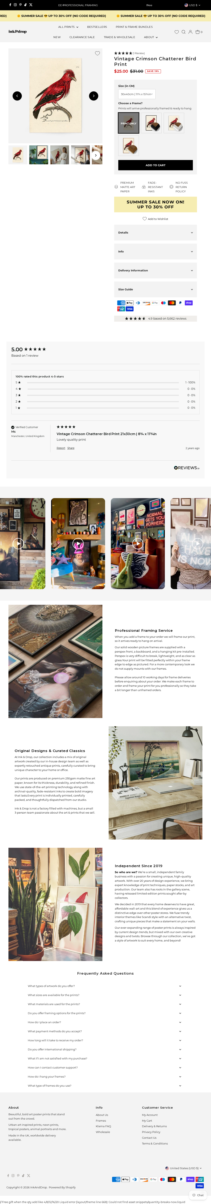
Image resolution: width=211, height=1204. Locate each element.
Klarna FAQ (103, 1126)
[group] (33, 349)
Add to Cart (155, 165)
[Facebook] (10, 5)
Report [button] (61, 448)
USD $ (193, 5)
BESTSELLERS (97, 26)
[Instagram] (15, 5)
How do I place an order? (44, 1022)
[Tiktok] (25, 5)
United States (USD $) (184, 1168)
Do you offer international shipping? (52, 1049)
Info (121, 251)
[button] (155, 53)
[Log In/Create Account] (190, 32)
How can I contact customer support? (53, 1067)
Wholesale (103, 1132)
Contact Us (149, 1137)
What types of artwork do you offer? (51, 986)
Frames (101, 1120)
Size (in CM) (126, 86)
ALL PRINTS (66, 26)
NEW (57, 37)
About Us (102, 1114)
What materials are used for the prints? (54, 1004)
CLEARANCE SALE (82, 37)
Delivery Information (133, 270)
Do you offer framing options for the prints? (57, 1013)
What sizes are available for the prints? (53, 995)
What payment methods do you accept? (55, 1031)
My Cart (147, 1120)
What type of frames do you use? (49, 1085)
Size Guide (125, 289)
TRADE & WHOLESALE (119, 37)
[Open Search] (183, 32)
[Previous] (63, 5)
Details (123, 232)
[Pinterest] (20, 5)
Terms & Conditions (155, 1143)
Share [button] (70, 448)
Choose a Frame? (130, 103)
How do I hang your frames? (47, 1076)
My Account (150, 1114)
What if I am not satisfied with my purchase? (57, 1058)
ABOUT (149, 37)
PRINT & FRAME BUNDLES (134, 26)
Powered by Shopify (62, 1187)
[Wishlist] (177, 32)
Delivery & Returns (154, 1126)
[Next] (147, 5)
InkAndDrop (38, 1187)
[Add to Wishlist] (97, 53)
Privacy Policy (151, 1132)
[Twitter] (31, 5)
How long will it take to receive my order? (55, 1040)
